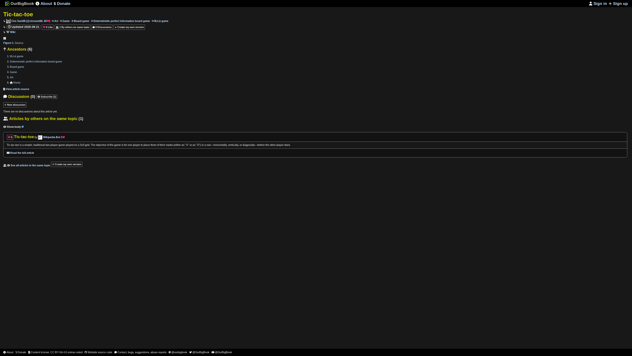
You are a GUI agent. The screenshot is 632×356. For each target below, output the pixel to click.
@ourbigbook (178, 352)
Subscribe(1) (47, 96)
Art (56, 21)
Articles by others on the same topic (43, 118)
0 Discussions (102, 27)
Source (19, 43)
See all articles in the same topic (26, 165)
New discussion (15, 104)
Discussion (19, 96)
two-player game (55, 145)
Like (48, 27)
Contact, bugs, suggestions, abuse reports (140, 352)
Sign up (620, 3)
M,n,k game (161, 21)
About (44, 3)
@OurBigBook (199, 352)
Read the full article (20, 152)
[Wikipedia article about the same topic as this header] (10, 32)
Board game (81, 21)
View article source (16, 89)
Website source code (98, 352)
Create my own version (130, 27)
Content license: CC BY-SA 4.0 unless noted (55, 352)
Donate (62, 3)
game (117, 145)
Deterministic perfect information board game (121, 21)
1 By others (72, 27)
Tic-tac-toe (18, 14)
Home (15, 82)
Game (66, 21)
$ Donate (20, 352)
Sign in (598, 3)
